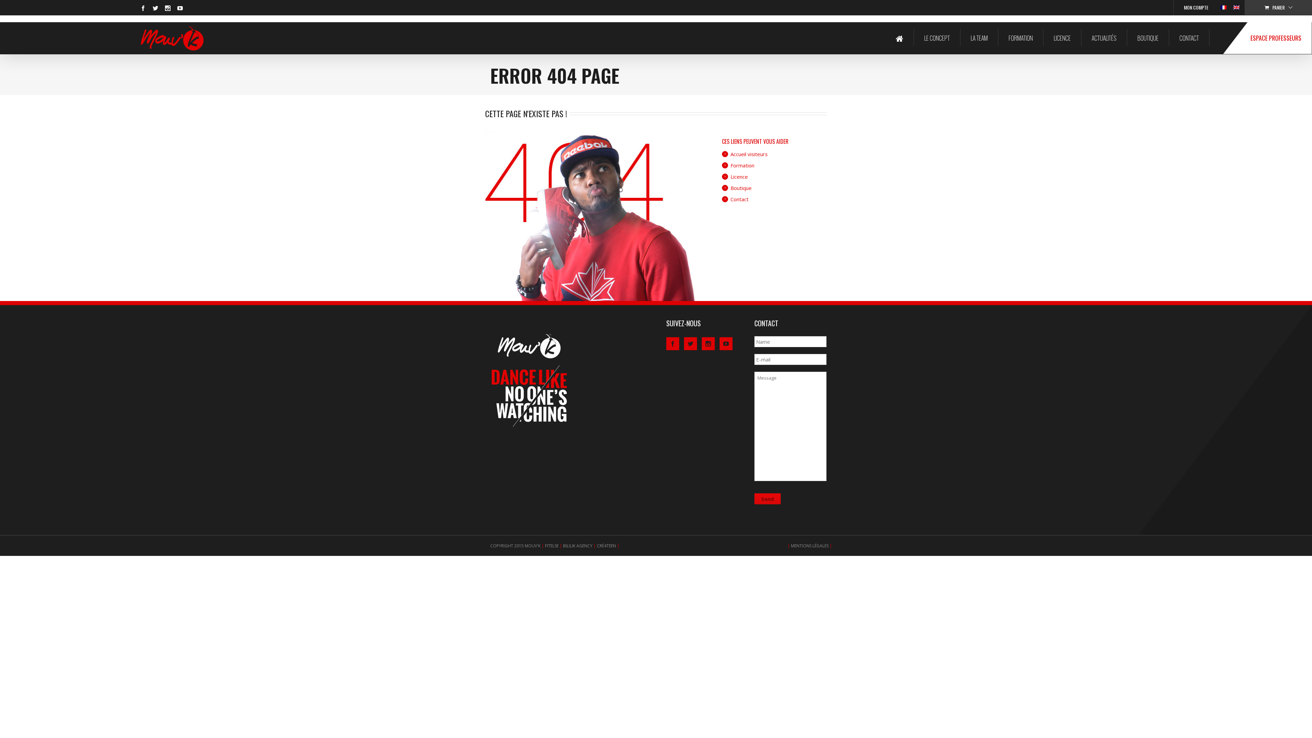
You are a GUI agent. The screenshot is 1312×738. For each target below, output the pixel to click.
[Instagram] (167, 8)
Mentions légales (810, 546)
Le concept (937, 37)
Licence (1062, 37)
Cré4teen (606, 546)
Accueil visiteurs (749, 154)
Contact (1189, 37)
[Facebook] (143, 8)
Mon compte (1196, 7)
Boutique (1148, 37)
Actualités (1104, 37)
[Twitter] (155, 8)
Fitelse (552, 546)
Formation (1021, 37)
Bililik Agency (577, 546)
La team (979, 37)
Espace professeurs (1275, 37)
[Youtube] (180, 8)
